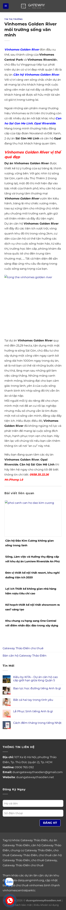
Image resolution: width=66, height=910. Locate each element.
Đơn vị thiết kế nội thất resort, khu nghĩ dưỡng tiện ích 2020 (32, 575)
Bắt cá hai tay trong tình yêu (33, 699)
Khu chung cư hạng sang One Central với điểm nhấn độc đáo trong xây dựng (31, 623)
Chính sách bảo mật (19, 905)
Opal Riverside (45, 123)
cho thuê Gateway (44, 860)
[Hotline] (10, 901)
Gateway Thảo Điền (34, 840)
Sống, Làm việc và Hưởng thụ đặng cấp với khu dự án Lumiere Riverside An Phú (32, 559)
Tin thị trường (13, 19)
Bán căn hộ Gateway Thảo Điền (24, 655)
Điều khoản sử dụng (46, 905)
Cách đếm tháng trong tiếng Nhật (37, 722)
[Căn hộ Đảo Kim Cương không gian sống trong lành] (33, 518)
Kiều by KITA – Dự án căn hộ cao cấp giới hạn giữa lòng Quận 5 (35, 678)
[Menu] (6, 6)
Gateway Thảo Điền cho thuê (23, 648)
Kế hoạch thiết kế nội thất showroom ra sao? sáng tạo (32, 607)
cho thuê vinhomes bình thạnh (38, 885)
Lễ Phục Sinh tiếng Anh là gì (33, 711)
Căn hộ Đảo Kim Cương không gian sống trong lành (29, 543)
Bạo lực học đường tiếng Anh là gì (37, 688)
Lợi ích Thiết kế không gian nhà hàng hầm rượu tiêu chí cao (30, 591)
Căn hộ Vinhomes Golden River (36, 74)
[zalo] (9, 882)
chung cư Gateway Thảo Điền (31, 850)
